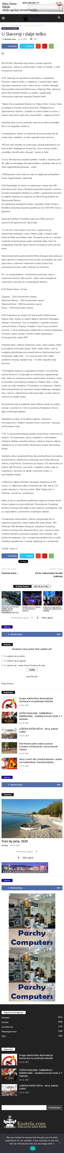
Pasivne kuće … (10, 573)
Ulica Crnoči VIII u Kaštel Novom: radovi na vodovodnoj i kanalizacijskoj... (40, 761)
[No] (60, 1143)
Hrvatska (6, 1017)
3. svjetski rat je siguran (15, 661)
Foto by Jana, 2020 (15, 841)
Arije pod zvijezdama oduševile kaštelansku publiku (52, 609)
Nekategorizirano (10, 28)
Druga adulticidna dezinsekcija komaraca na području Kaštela (36, 700)
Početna (4, 25)
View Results (32, 676)
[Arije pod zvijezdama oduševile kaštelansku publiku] (52, 598)
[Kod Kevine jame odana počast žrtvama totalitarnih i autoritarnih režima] (9, 748)
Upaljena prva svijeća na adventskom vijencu (31, 609)
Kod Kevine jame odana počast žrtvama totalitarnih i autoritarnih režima (38, 746)
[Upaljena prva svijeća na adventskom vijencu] (32, 598)
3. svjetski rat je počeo (14, 656)
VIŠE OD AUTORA (41, 586)
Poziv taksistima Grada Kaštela (48, 574)
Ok (32, 1148)
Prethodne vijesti (20, 617)
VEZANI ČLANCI (22, 586)
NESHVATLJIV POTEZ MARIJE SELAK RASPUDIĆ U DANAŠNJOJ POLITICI (10, 610)
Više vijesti (46, 617)
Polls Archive (7, 684)
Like (58, 634)
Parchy (5, 845)
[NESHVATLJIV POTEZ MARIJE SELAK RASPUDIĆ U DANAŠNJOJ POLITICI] (11, 598)
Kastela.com (10, 39)
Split (4, 1036)
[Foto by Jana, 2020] (32, 818)
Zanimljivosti (7, 1027)
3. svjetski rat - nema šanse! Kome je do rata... (25, 665)
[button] (59, 18)
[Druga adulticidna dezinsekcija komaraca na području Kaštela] (9, 702)
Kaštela (5, 1022)
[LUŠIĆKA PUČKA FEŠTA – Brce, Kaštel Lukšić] (9, 733)
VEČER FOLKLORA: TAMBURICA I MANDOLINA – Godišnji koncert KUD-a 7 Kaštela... (40, 716)
